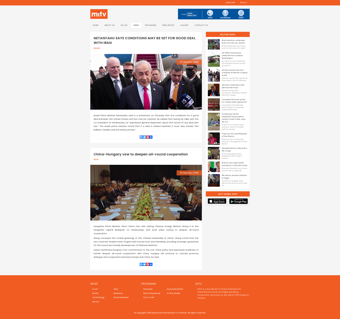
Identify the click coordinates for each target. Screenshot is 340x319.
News (136, 25)
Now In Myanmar (151, 293)
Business (118, 293)
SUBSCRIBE (230, 2)
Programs (150, 25)
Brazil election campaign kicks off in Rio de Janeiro (233, 41)
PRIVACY (243, 2)
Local (95, 289)
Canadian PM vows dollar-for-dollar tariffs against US (234, 100)
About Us (110, 25)
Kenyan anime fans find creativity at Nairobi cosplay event (235, 73)
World (97, 48)
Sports (95, 301)
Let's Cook (148, 297)
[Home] (99, 14)
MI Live (124, 25)
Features (148, 289)
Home (95, 25)
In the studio (173, 293)
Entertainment (121, 297)
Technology (98, 297)
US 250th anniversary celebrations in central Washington (232, 55)
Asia (96, 159)
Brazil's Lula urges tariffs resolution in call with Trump (234, 164)
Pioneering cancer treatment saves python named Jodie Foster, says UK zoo (234, 118)
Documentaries (175, 289)
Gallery (184, 25)
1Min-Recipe (168, 25)
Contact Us (201, 25)
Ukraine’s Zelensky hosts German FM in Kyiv (233, 86)
